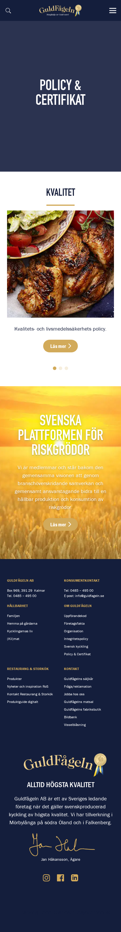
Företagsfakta (74, 623)
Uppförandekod (75, 615)
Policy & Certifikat (77, 654)
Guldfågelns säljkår (78, 678)
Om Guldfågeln (78, 605)
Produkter (14, 678)
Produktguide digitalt (22, 701)
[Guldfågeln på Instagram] (46, 877)
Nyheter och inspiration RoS (27, 686)
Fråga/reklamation (78, 686)
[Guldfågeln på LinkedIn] (74, 877)
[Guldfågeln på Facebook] (60, 877)
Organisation (73, 631)
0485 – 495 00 (24, 595)
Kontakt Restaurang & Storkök (30, 694)
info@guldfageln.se (89, 595)
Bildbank (70, 717)
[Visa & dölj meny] (113, 10)
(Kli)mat (13, 638)
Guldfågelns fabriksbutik (82, 709)
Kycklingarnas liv (20, 631)
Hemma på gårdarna (22, 623)
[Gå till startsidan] (61, 10)
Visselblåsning (75, 724)
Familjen (13, 615)
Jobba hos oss (74, 694)
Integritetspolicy (76, 638)
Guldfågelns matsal (78, 701)
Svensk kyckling (76, 646)
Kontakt (71, 668)
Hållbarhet (17, 605)
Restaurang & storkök (28, 668)
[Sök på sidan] (8, 10)
